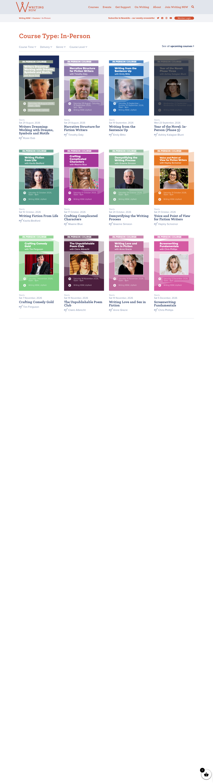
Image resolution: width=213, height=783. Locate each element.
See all (177, 46)
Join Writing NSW (176, 7)
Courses (93, 7)
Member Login (184, 18)
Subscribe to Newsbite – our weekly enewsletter (131, 18)
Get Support (123, 7)
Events (107, 7)
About (157, 7)
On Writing (142, 7)
